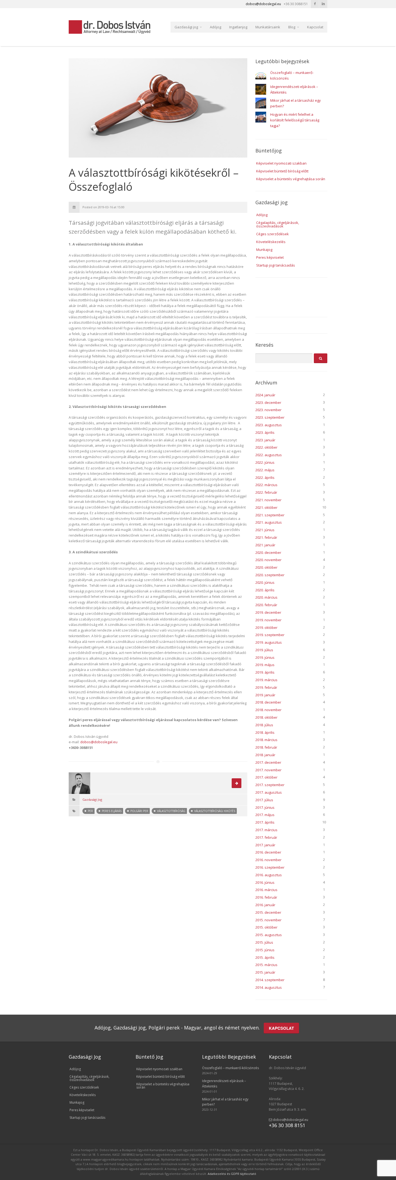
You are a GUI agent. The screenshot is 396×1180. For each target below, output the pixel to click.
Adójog (215, 27)
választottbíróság (171, 811)
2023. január (265, 440)
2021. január (265, 545)
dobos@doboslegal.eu (98, 741)
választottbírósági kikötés (214, 811)
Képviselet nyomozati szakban (281, 163)
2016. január (265, 904)
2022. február (266, 492)
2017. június (265, 807)
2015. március (266, 964)
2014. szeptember (269, 979)
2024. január (265, 395)
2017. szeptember (269, 784)
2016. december (268, 852)
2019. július (264, 649)
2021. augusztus (268, 522)
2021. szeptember (269, 515)
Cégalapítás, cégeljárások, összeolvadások (277, 224)
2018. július (264, 724)
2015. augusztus (268, 934)
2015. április (265, 957)
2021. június (265, 529)
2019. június (265, 657)
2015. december (268, 912)
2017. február (266, 837)
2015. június (265, 949)
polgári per (139, 811)
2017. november (268, 770)
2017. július (264, 799)
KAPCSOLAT (281, 1028)
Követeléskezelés (271, 241)
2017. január (265, 845)
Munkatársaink (267, 27)
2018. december (268, 702)
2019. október (266, 627)
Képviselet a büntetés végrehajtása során (290, 178)
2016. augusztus (268, 874)
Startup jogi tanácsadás (275, 265)
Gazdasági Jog (92, 799)
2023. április (265, 432)
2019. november (268, 620)
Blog (291, 27)
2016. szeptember (269, 867)
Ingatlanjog (238, 27)
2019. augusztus (268, 642)
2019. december (268, 612)
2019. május (265, 664)
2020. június (265, 582)
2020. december (268, 552)
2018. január (265, 754)
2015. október (266, 927)
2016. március (266, 889)
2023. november (268, 409)
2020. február (266, 604)
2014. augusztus (268, 987)
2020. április (265, 590)
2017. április (265, 822)
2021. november (268, 499)
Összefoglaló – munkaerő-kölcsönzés (230, 1068)
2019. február (266, 687)
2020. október (266, 567)
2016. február (266, 897)
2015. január (265, 972)
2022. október (266, 447)
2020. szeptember (269, 574)
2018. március (266, 739)
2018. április (265, 732)
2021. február (266, 537)
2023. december (268, 402)
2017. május (265, 814)
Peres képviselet (270, 257)
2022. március (266, 484)
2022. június (265, 462)
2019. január (265, 695)
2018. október (266, 717)
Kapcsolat (315, 27)
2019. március (266, 679)
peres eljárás (111, 811)
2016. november (268, 859)
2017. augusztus (268, 792)
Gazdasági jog (186, 27)
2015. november (268, 920)
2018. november (268, 709)
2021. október (266, 507)
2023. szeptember (269, 417)
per (90, 811)
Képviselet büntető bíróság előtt (282, 171)
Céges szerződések (272, 233)
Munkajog (264, 249)
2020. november (268, 559)
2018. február (266, 747)
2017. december (268, 762)
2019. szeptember (269, 634)
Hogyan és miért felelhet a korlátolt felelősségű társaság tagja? (294, 120)
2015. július (264, 942)
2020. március (266, 597)
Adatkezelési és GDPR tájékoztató (232, 1174)
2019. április (265, 672)
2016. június (265, 882)
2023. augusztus (268, 424)
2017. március (266, 829)
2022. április (265, 477)
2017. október (266, 777)
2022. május (265, 470)
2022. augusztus (268, 454)
